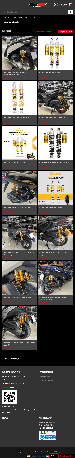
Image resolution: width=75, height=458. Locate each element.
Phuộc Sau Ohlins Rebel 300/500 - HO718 (54, 162)
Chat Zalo (54, 456)
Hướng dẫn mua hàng (46, 380)
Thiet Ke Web (46, 452)
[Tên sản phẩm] (19, 53)
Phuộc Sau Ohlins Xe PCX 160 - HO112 (17, 297)
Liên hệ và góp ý (44, 377)
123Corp (57, 452)
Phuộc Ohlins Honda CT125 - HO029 (16, 117)
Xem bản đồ (6, 387)
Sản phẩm (14, 17)
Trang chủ (5, 17)
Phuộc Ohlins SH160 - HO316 (49, 72)
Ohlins (34, 17)
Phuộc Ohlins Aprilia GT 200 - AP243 (52, 117)
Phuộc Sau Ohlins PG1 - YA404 (14, 162)
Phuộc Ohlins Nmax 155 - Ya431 (50, 207)
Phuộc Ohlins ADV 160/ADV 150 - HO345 (17, 207)
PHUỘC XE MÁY (25, 17)
